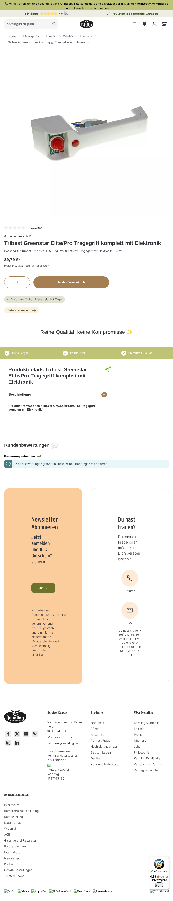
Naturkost (97, 723)
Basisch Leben (101, 752)
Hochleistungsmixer (104, 746)
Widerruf (10, 828)
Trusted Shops (14, 876)
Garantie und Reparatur (20, 840)
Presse (138, 734)
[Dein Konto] (154, 24)
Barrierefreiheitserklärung (21, 811)
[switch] (159, 884)
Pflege (95, 728)
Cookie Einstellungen (18, 870)
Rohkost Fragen (101, 740)
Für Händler (31, 13)
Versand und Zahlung (148, 764)
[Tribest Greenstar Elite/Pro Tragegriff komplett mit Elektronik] (86, 134)
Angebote (97, 734)
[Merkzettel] (144, 24)
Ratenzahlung (13, 816)
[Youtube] (26, 734)
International (12, 852)
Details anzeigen (18, 310)
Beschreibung (19, 394)
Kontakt (9, 864)
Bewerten (35, 228)
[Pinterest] (35, 734)
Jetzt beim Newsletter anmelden (47, 588)
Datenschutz (13, 822)
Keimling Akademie (146, 723)
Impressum (11, 805)
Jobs (137, 746)
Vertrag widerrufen (146, 770)
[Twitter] (17, 734)
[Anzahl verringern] (9, 282)
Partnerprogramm (16, 846)
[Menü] (134, 24)
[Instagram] (8, 743)
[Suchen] (53, 24)
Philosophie (141, 752)
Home (12, 36)
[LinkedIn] (17, 743)
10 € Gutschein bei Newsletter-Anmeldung (135, 13)
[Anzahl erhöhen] (25, 282)
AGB (7, 834)
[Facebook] (8, 734)
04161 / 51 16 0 (56, 731)
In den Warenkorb (71, 282)
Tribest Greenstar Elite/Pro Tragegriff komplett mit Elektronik (48, 42)
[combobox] (26, 24)
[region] (86, 134)
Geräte (95, 758)
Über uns (140, 740)
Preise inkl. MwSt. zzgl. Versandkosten (26, 265)
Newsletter (11, 858)
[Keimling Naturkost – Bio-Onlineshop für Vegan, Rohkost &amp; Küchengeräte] (86, 24)
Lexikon (139, 728)
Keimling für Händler (147, 758)
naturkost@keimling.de (62, 743)
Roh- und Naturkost (104, 764)
